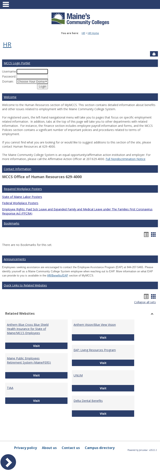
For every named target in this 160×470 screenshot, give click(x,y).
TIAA (10, 388)
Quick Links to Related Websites (25, 285)
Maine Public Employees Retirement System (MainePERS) (29, 360)
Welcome (10, 97)
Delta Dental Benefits (88, 401)
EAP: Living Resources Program (95, 350)
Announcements (15, 259)
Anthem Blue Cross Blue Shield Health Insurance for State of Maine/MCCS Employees (28, 329)
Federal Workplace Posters (20, 203)
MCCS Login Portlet (17, 63)
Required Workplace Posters (23, 189)
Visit (50, 346)
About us (49, 447)
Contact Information (17, 169)
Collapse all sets (145, 302)
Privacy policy (25, 447)
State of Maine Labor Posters (22, 197)
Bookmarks (11, 223)
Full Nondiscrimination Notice (125, 159)
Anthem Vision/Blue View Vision (95, 325)
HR (83, 33)
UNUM (78, 375)
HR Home (93, 33)
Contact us (71, 447)
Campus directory (100, 447)
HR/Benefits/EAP (57, 275)
